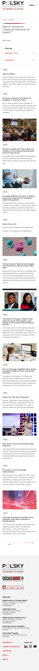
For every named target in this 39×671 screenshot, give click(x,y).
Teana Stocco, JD (9, 224)
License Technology (11, 647)
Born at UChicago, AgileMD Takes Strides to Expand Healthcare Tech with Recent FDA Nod (19, 371)
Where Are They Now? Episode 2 (15, 397)
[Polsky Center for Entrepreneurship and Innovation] (14, 5)
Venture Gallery (8, 74)
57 (25, 543)
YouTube (35, 646)
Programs (6, 642)
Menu (31, 5)
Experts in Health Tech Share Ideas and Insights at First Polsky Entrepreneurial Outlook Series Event (18, 151)
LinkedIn (25, 646)
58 (29, 543)
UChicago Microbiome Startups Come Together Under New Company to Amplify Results (17, 519)
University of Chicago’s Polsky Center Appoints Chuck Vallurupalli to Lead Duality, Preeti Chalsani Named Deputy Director (18, 322)
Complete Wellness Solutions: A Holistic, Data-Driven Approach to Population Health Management (18, 198)
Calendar (6, 651)
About (5, 659)
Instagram (30, 646)
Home (4, 19)
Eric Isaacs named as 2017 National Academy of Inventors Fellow (16, 99)
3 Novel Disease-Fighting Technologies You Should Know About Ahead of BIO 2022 (18, 266)
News (4, 655)
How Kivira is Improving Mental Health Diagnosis (18, 445)
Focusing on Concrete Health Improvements (14, 471)
